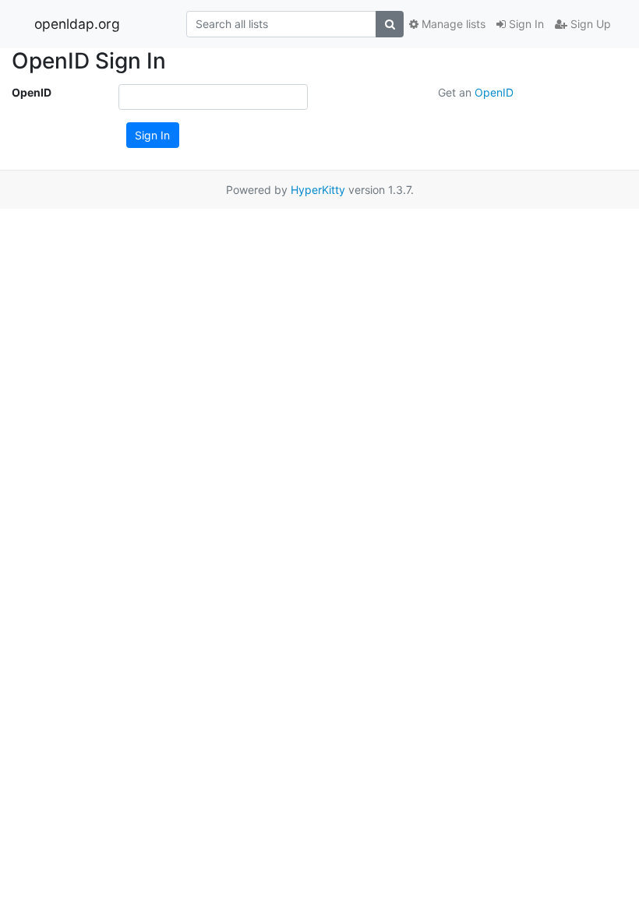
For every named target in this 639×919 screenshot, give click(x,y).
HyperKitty (318, 189)
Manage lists (451, 23)
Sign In (525, 23)
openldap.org (77, 24)
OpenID (31, 92)
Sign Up (589, 23)
